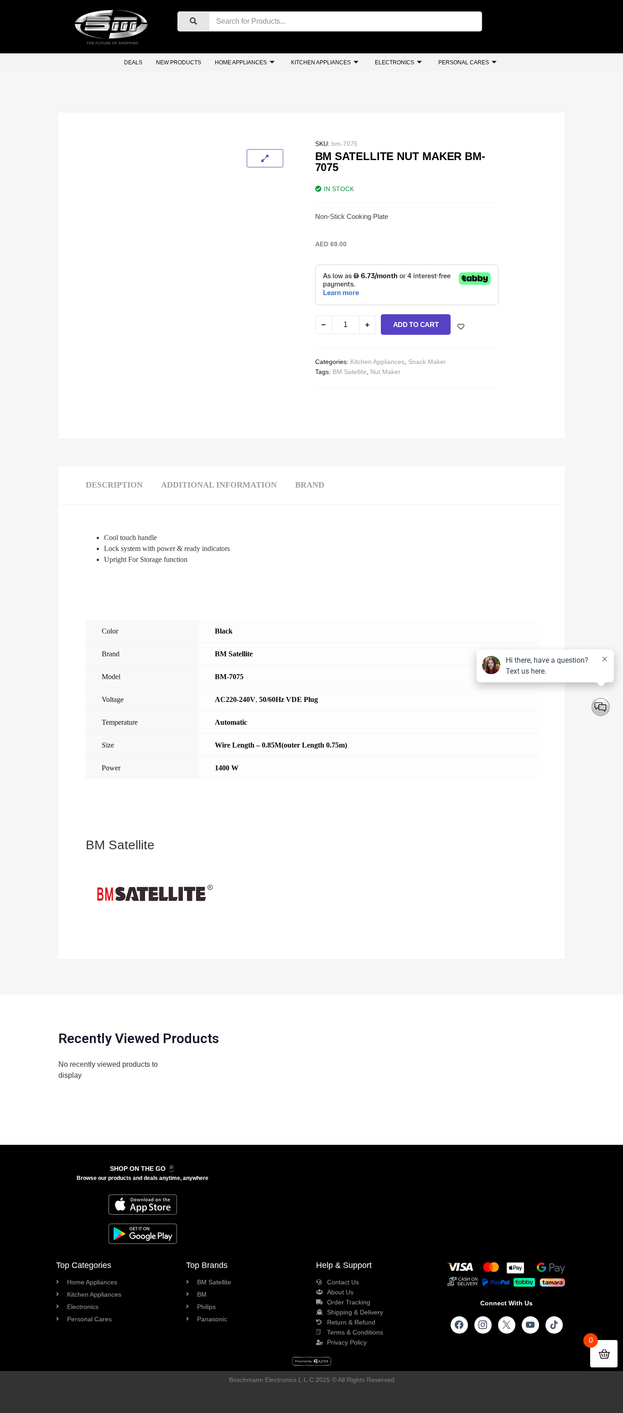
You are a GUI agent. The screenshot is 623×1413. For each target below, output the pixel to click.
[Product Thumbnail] (265, 158)
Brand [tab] (309, 484)
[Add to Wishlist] (460, 326)
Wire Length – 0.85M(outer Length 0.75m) (281, 745)
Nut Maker (385, 371)
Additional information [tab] (219, 484)
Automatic (231, 722)
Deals (133, 62)
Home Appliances (241, 62)
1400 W (227, 768)
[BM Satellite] (154, 926)
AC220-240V (235, 699)
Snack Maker (427, 361)
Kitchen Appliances (321, 62)
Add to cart (416, 324)
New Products (178, 62)
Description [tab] (114, 484)
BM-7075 (229, 677)
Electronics (394, 62)
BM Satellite (349, 371)
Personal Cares (463, 62)
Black (224, 631)
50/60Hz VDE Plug (288, 699)
